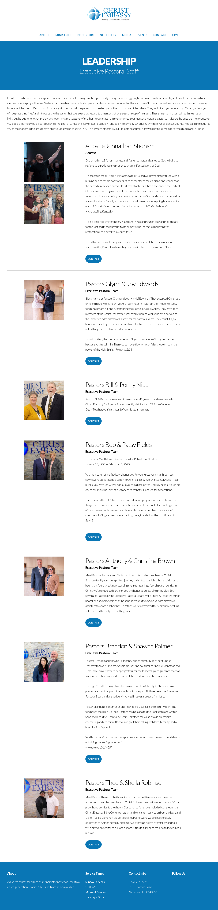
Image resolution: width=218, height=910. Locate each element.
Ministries (63, 34)
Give (175, 34)
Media (126, 34)
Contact (160, 34)
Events (142, 34)
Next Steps (108, 34)
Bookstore (85, 34)
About (44, 34)
